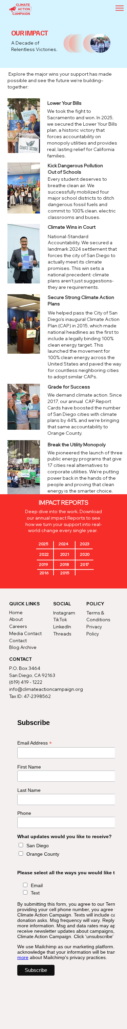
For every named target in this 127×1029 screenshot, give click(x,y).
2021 (64, 554)
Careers (18, 626)
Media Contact (25, 633)
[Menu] (120, 8)
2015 (64, 572)
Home (16, 612)
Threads (62, 633)
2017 (84, 564)
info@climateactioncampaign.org (46, 689)
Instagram (64, 613)
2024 (63, 543)
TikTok (60, 619)
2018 (64, 564)
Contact (18, 640)
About (16, 619)
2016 (44, 572)
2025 (43, 543)
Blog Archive (23, 647)
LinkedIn (62, 626)
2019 (43, 564)
